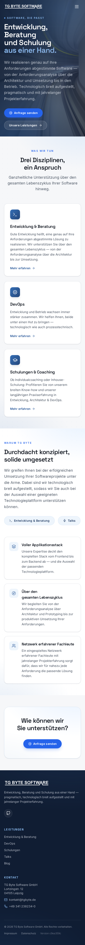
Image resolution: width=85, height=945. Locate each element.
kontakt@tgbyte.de (22, 899)
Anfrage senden (26, 113)
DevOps (9, 843)
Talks (72, 520)
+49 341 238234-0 (22, 906)
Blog (7, 863)
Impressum (10, 933)
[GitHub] (8, 813)
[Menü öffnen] (77, 6)
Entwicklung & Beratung (32, 520)
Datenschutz (28, 933)
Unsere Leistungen (23, 125)
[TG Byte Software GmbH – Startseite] (23, 6)
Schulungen (12, 850)
